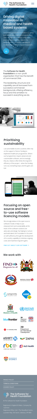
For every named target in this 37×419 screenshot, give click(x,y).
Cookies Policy (8, 387)
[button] (32, 3)
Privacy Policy (8, 380)
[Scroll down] (6, 51)
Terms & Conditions (10, 383)
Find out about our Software (15, 245)
